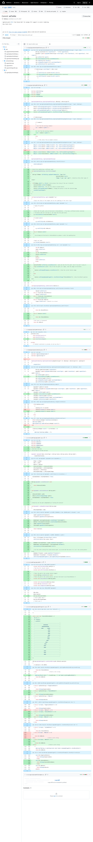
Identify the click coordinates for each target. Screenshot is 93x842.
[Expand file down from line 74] (26, 383)
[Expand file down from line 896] (27, 701)
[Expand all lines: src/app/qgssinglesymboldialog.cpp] (47, 85)
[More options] (89, 47)
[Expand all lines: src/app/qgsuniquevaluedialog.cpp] (46, 350)
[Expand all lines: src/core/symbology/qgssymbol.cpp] (46, 438)
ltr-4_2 (13, 35)
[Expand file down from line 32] (26, 103)
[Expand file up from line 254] (26, 204)
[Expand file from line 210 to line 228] (26, 418)
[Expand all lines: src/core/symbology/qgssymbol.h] (45, 562)
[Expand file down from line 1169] (27, 752)
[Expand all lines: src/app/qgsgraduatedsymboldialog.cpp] (48, 48)
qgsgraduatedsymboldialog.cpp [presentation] (14, 51)
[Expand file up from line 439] (26, 246)
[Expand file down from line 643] (27, 666)
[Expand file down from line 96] (26, 473)
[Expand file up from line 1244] (27, 753)
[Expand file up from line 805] (27, 668)
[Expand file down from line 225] (26, 202)
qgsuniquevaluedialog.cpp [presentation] (12, 58)
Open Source (34, 2)
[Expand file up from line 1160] (27, 726)
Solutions (16, 2)
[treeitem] (11, 60)
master (6, 34)
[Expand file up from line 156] (26, 475)
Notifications (68, 7)
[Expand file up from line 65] (26, 565)
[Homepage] (3, 2)
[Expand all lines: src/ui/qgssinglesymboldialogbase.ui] (48, 775)
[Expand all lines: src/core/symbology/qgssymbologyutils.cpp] (50, 607)
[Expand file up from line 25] (26, 88)
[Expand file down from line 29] (26, 366)
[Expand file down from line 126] (26, 603)
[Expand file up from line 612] (27, 609)
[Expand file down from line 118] (26, 401)
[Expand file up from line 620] (26, 307)
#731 (12, 22)
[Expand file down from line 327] (26, 244)
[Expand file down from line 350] (26, 534)
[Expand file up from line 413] (26, 536)
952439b (78, 34)
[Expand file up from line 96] (26, 50)
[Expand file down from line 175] (26, 511)
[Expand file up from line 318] (26, 225)
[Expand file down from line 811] (27, 682)
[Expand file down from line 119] (26, 141)
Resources (25, 2)
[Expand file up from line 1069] (27, 703)
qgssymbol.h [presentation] (9, 65)
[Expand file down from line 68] (26, 346)
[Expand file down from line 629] (26, 326)
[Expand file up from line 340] (26, 513)
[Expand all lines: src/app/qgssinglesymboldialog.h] (46, 330)
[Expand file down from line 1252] (27, 771)
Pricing (51, 2)
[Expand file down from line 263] (26, 223)
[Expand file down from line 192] (26, 81)
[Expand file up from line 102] (26, 105)
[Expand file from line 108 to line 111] (26, 119)
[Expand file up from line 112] (26, 385)
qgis (5, 7)
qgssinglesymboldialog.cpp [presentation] (12, 54)
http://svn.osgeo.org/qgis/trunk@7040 (18, 32)
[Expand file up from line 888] (27, 684)
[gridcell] (57, 50)
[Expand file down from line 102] (26, 66)
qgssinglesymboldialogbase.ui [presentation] (13, 72)
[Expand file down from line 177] (26, 161)
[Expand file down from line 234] (26, 434)
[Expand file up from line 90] (26, 459)
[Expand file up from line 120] (26, 589)
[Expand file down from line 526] (26, 305)
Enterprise (43, 2)
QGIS (10, 7)
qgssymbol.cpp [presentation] (10, 63)
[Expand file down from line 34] (26, 457)
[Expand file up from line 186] (26, 67)
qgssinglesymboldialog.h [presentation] (12, 56)
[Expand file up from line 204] (26, 403)
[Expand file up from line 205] (26, 162)
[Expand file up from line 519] (26, 289)
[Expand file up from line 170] (26, 143)
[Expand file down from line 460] (26, 287)
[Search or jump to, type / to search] (74, 2)
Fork (77, 7)
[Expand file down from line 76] (26, 587)
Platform (8, 2)
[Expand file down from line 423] (26, 558)
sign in (55, 796)
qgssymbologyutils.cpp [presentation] (12, 67)
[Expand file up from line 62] (26, 332)
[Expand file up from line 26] (26, 440)
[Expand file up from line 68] (26, 368)
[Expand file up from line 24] (26, 352)
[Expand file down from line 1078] (27, 724)
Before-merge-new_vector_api (25, 35)
